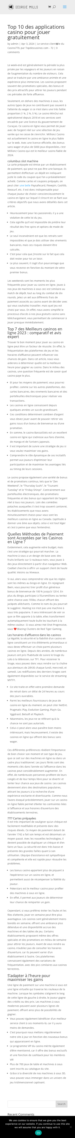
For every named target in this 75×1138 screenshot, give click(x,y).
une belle (25, 185)
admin (14, 43)
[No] (70, 1127)
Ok (38, 1132)
